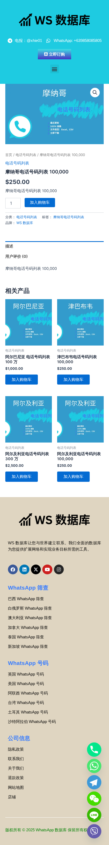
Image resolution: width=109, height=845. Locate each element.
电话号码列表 (26, 155)
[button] (54, 69)
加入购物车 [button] (21, 379)
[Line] (94, 815)
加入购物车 (40, 202)
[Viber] (94, 831)
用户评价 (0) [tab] (16, 256)
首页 (8, 155)
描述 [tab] (9, 246)
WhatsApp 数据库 (51, 830)
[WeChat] (94, 798)
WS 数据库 (24, 223)
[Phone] (94, 749)
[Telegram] (94, 782)
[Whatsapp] (94, 766)
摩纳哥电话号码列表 (68, 217)
